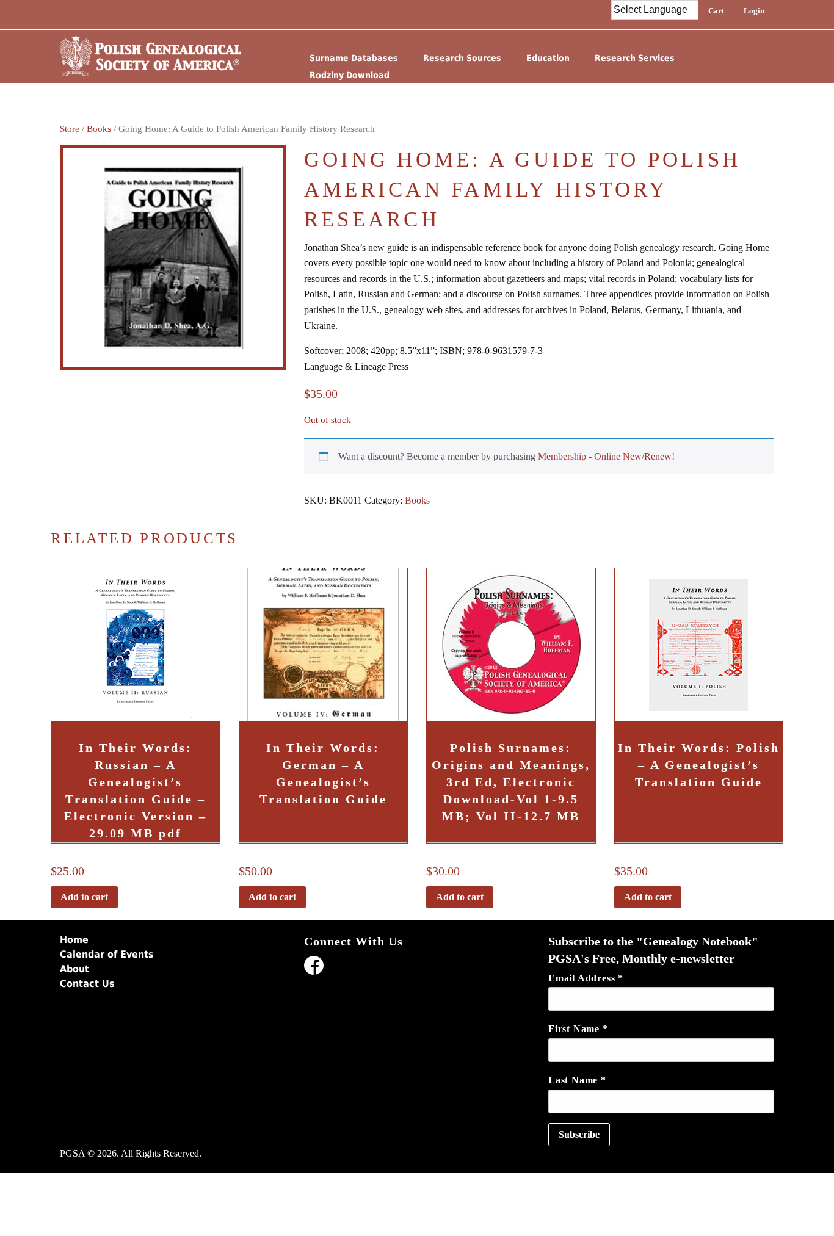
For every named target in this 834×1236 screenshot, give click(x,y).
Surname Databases (354, 58)
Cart (716, 10)
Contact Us (87, 983)
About (74, 969)
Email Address (585, 978)
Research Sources (462, 58)
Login (754, 10)
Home (74, 939)
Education (548, 58)
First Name (578, 1029)
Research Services (635, 58)
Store (69, 129)
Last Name (577, 1080)
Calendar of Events (107, 954)
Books (99, 129)
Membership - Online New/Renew (605, 456)
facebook (314, 967)
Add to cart (84, 897)
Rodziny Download (350, 75)
